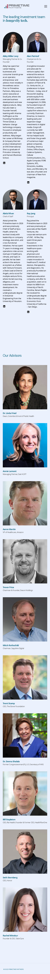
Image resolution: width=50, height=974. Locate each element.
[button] (45, 6)
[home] (21, 6)
